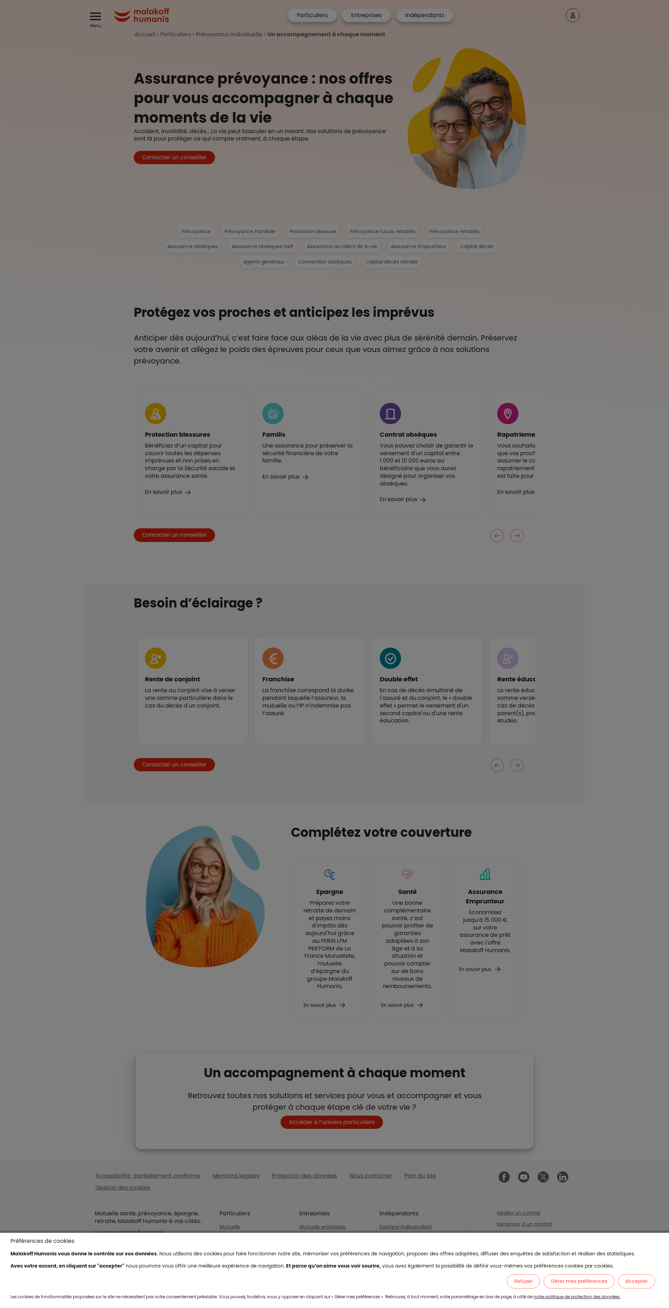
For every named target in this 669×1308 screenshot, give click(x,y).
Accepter (636, 1281)
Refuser (523, 1281)
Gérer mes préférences (579, 1281)
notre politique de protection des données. (577, 1297)
